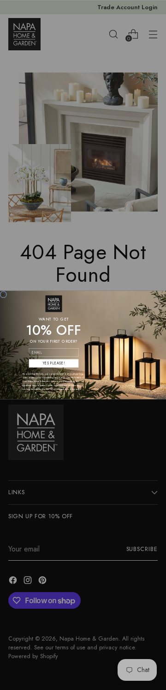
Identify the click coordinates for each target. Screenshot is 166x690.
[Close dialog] (3, 294)
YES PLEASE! (53, 363)
